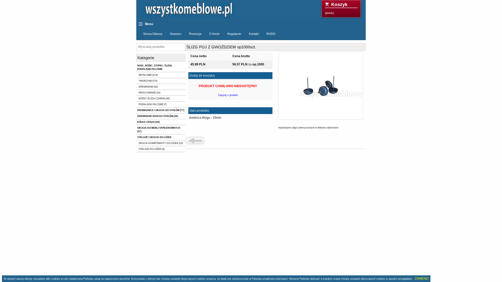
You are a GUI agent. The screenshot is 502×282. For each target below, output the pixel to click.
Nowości (175, 33)
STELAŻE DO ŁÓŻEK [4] (152, 149)
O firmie (214, 33)
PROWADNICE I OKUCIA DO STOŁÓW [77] (160, 110)
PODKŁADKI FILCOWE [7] (152, 104)
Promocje (195, 33)
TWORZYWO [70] (148, 81)
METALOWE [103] (148, 75)
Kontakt (254, 33)
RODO (271, 33)
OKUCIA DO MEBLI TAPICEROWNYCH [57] (158, 130)
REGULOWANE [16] (149, 92)
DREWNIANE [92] (148, 86)
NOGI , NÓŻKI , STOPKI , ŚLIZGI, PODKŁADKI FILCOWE (154, 67)
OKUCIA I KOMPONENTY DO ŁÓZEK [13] (161, 143)
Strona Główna (152, 33)
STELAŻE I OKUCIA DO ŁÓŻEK (154, 137)
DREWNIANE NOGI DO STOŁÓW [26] (157, 116)
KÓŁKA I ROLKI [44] (148, 122)
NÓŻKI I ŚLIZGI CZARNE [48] (154, 98)
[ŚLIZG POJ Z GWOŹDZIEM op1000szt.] (320, 87)
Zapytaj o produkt (228, 95)
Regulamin (234, 33)
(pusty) (336, 8)
